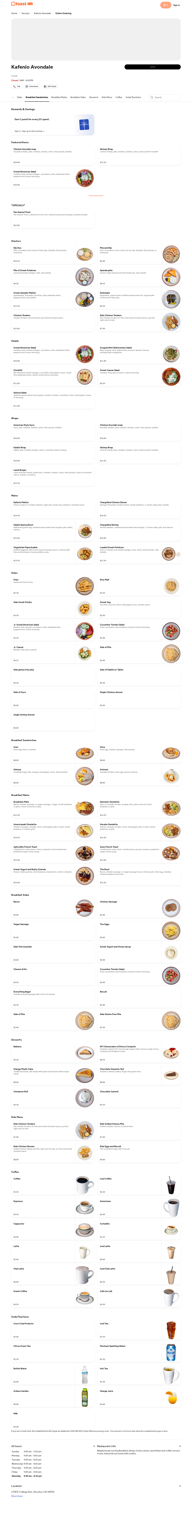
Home (14, 13)
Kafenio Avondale (42, 13)
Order (152, 67)
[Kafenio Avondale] (22, 4)
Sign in (176, 5)
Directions (17, 1496)
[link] (19, 97)
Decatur (26, 13)
